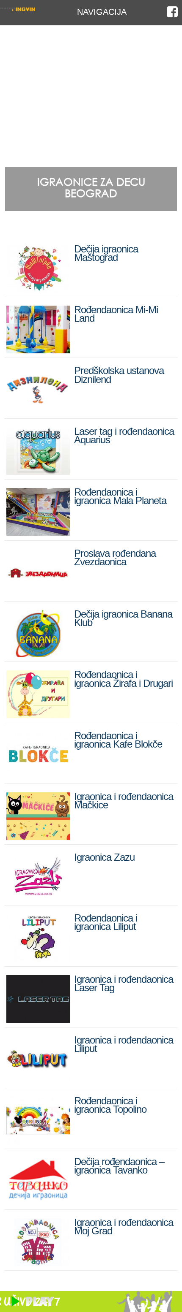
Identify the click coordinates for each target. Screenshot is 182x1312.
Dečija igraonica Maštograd (106, 253)
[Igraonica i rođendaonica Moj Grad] (38, 1262)
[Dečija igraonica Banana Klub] (38, 653)
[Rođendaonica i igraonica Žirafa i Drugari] (38, 714)
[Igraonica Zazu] (38, 897)
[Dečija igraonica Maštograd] (38, 289)
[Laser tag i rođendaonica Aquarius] (38, 471)
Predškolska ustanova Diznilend (119, 375)
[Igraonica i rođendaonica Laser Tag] (38, 1019)
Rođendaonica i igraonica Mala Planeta (120, 496)
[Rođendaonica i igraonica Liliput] (38, 958)
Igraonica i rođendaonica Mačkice (123, 801)
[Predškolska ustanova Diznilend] (38, 410)
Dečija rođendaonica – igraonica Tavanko (119, 1166)
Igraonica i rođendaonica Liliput (123, 1044)
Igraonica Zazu (104, 857)
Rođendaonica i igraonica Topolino (110, 1105)
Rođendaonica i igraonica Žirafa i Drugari (123, 679)
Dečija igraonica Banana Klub (123, 618)
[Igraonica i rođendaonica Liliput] (38, 1080)
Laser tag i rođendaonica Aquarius (124, 435)
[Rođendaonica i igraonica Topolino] (38, 1141)
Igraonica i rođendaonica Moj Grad (123, 1226)
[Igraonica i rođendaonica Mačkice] (38, 836)
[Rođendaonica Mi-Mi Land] (38, 349)
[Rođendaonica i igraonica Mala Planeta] (38, 532)
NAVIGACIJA (102, 11)
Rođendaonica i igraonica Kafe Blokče (118, 740)
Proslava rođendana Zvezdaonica (115, 557)
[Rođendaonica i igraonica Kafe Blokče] (38, 775)
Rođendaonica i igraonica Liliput (105, 922)
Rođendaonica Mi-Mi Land (116, 314)
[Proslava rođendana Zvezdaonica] (38, 593)
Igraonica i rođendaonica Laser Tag (123, 983)
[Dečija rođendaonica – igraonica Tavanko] (38, 1201)
